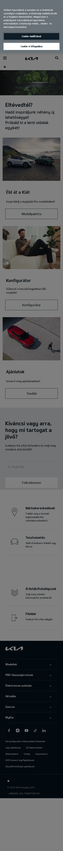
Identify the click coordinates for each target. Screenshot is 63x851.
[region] (31, 26)
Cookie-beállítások (31, 36)
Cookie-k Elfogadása (31, 46)
